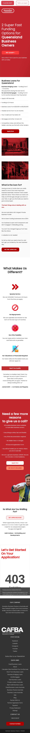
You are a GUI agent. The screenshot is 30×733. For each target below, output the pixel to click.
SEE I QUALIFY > (10, 53)
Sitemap (15, 710)
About (15, 667)
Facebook (15, 641)
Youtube (15, 648)
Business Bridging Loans (15, 674)
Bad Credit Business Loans (15, 685)
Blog (15, 698)
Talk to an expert (22, 3)
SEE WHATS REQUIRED (15, 468)
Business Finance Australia (15, 690)
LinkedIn (15, 643)
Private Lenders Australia (15, 682)
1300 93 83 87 (15, 718)
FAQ (15, 695)
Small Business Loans (15, 664)
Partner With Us (15, 700)
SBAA (4, 621)
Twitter (15, 651)
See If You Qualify (15, 368)
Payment (15, 705)
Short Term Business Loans (15, 672)
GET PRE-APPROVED (10, 249)
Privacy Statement (15, 708)
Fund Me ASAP (7, 3)
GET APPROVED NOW (15, 518)
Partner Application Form (15, 703)
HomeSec (11, 525)
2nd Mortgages (15, 677)
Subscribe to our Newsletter (15, 656)
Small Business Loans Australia (15, 687)
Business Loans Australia (15, 692)
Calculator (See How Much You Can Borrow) (15, 669)
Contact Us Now (15, 724)
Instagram (15, 646)
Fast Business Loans (15, 679)
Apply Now (10, 131)
